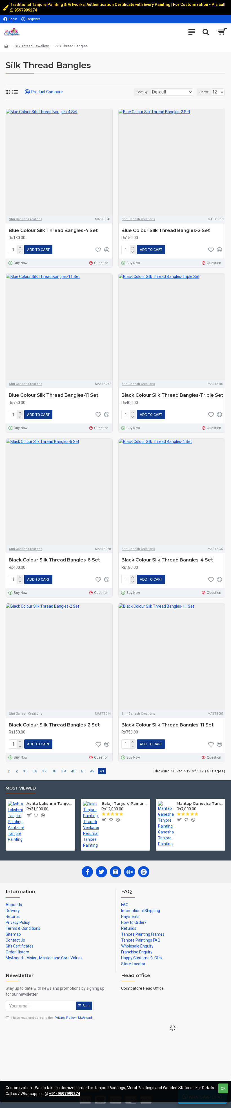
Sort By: (142, 92)
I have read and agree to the (52, 1018)
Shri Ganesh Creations (25, 219)
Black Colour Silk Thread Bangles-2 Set (54, 725)
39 (63, 771)
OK (223, 1088)
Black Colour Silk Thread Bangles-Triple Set (172, 395)
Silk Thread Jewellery (32, 46)
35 (25, 771)
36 (35, 771)
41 (83, 771)
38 (54, 771)
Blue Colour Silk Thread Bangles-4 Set (53, 230)
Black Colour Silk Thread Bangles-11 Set (167, 725)
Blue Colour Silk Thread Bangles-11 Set (53, 395)
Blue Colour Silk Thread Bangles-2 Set (165, 230)
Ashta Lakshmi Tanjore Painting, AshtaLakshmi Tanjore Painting (49, 803)
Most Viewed (21, 788)
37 (44, 771)
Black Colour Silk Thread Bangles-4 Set (167, 560)
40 (73, 771)
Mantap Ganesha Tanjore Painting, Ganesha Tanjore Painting (200, 803)
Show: (204, 92)
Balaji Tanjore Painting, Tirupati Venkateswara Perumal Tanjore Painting (124, 803)
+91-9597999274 (64, 1093)
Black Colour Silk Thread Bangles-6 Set (54, 560)
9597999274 (26, 10)
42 (92, 771)
